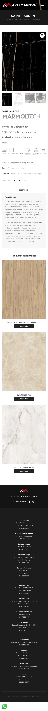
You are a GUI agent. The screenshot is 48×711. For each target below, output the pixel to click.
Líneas (23, 174)
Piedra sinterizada (20, 20)
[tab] (24, 190)
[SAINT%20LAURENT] (15, 180)
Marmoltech (31, 174)
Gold (18, 174)
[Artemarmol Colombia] (19, 5)
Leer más (24, 326)
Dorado (13, 174)
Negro (39, 174)
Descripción (24, 190)
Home (9, 20)
